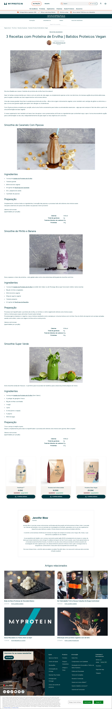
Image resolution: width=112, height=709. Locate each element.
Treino (61, 20)
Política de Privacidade (78, 671)
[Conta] (101, 4)
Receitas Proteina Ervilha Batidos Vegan (38, 28)
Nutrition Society (41, 542)
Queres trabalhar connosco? (79, 686)
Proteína (64, 658)
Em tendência (34, 8)
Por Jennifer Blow (59, 43)
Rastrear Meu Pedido (54, 675)
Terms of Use (15, 707)
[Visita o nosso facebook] (8, 691)
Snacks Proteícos (69, 8)
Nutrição (32, 20)
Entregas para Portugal (52, 680)
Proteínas (42, 8)
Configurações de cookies (11, 681)
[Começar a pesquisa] (62, 3)
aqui (76, 545)
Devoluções (52, 665)
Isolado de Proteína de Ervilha (22, 178)
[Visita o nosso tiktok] (11, 691)
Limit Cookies (87, 702)
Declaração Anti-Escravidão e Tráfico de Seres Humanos (83, 666)
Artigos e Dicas (64, 669)
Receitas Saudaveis (22, 28)
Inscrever (9, 657)
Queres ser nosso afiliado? (79, 682)
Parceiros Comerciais (77, 678)
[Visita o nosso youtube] (15, 691)
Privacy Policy (7, 707)
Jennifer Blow (40, 517)
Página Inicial (7, 28)
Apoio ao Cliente (53, 658)
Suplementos (51, 8)
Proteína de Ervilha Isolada (56, 487)
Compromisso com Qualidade (80, 661)
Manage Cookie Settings (75, 702)
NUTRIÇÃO (36, 3)
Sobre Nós (75, 658)
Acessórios (79, 8)
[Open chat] (22, 691)
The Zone (14, 28)
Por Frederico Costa (18, 640)
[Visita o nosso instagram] (4, 691)
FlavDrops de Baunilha (21, 302)
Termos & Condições (77, 675)
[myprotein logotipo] (13, 3)
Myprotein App (100, 669)
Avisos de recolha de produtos (54, 686)
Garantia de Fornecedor (78, 689)
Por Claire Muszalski (72, 640)
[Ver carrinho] (105, 3)
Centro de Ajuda (53, 661)
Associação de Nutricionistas (66, 525)
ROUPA (47, 3)
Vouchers (98, 665)
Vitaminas (59, 8)
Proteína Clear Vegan (91, 487)
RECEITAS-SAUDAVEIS (56, 32)
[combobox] (79, 3)
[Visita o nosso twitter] (19, 691)
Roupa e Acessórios (65, 663)
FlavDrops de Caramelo (21, 187)
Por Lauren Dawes (17, 603)
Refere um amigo (101, 661)
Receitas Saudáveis (77, 20)
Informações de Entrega (53, 670)
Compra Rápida (22, 496)
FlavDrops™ (20, 487)
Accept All (98, 702)
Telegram (98, 673)
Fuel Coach (94, 3)
